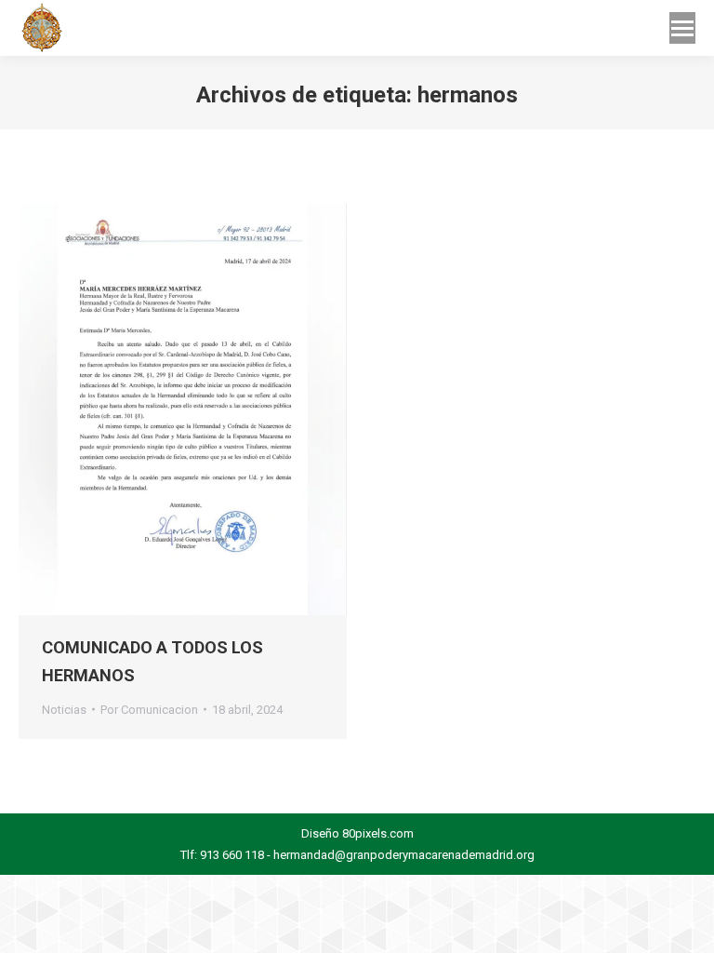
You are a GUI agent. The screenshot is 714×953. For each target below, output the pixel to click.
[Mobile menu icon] (682, 28)
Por (149, 710)
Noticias (64, 710)
